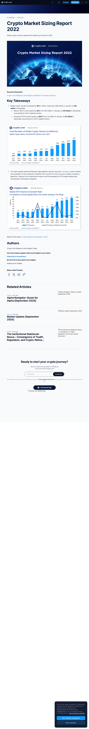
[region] (71, 714)
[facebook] (9, 274)
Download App (46, 387)
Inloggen (65, 2)
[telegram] (19, 274)
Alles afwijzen (71, 723)
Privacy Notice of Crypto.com (46, 379)
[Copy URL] (24, 274)
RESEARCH (20, 17)
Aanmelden (75, 2)
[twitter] (14, 274)
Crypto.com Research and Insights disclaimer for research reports (31, 95)
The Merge (65, 171)
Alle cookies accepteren (71, 718)
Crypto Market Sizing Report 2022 (35, 237)
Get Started (58, 374)
